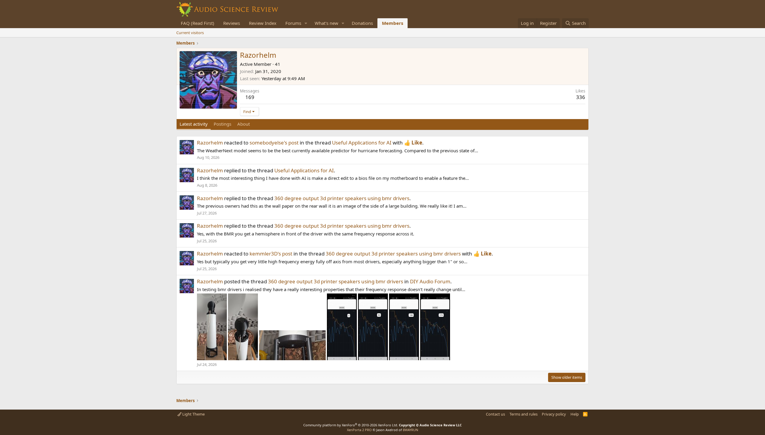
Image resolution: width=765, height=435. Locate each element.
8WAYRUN (410, 430)
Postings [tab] (222, 124)
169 (249, 97)
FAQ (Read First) (197, 23)
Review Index (262, 23)
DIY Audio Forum (430, 281)
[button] (306, 23)
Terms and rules (524, 414)
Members (392, 23)
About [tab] (243, 124)
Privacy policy (554, 414)
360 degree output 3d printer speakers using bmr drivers (341, 198)
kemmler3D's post (271, 253)
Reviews (231, 23)
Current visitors (190, 32)
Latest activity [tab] (194, 124)
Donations (362, 23)
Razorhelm (210, 142)
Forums (293, 23)
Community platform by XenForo (350, 425)
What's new (326, 23)
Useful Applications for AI (361, 142)
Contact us (495, 414)
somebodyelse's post (274, 142)
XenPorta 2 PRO (359, 430)
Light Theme (193, 414)
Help (574, 414)
